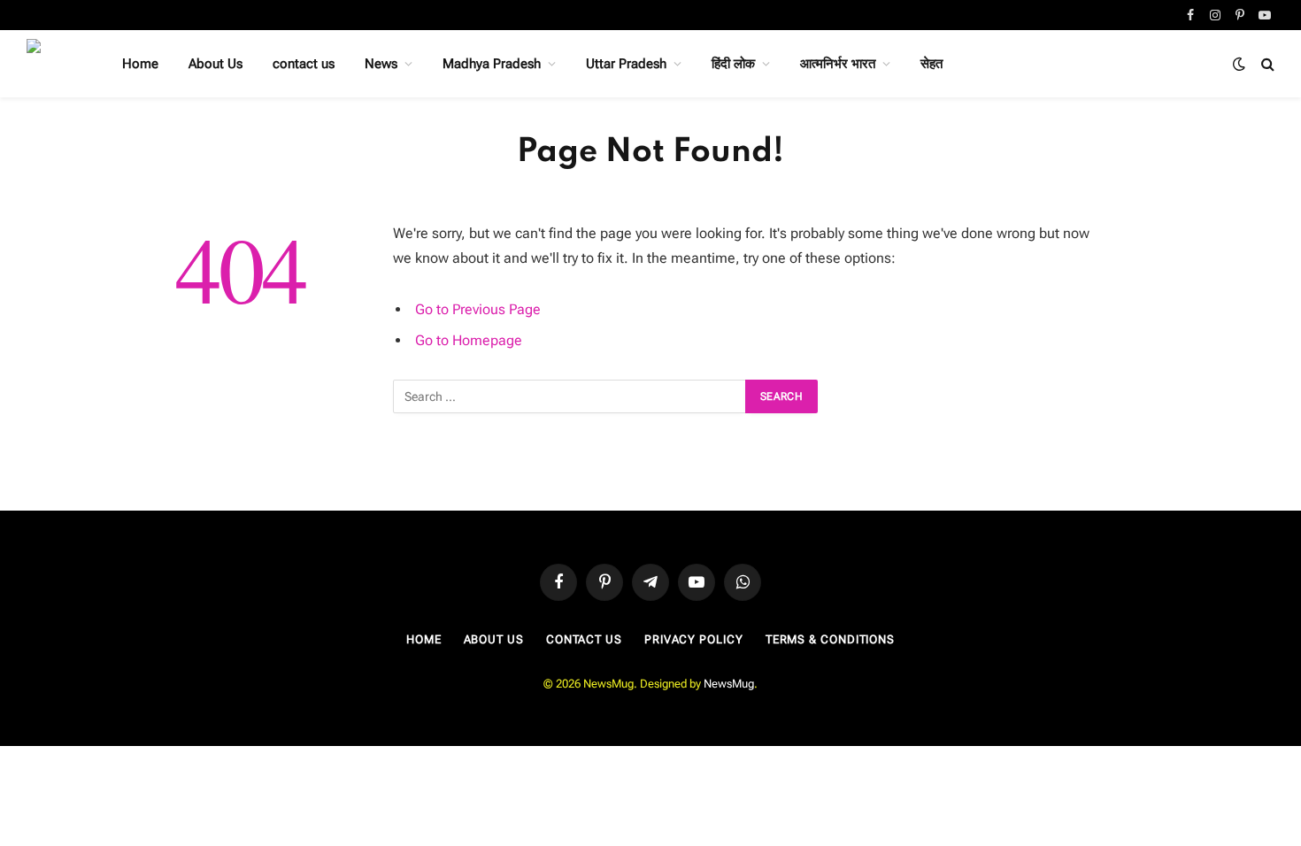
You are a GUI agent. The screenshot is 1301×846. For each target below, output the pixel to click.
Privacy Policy (693, 639)
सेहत (931, 64)
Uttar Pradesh (626, 64)
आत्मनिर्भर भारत (837, 64)
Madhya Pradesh (492, 64)
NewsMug (729, 683)
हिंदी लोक (733, 64)
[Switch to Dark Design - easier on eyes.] (1239, 64)
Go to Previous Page (478, 309)
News (381, 64)
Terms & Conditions (830, 639)
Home (140, 64)
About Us (215, 64)
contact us (304, 64)
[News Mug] (51, 63)
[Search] (1266, 64)
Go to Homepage (468, 340)
